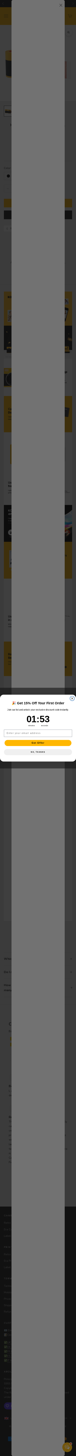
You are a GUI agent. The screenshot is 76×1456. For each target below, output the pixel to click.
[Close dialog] (72, 698)
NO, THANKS (38, 752)
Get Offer (38, 743)
